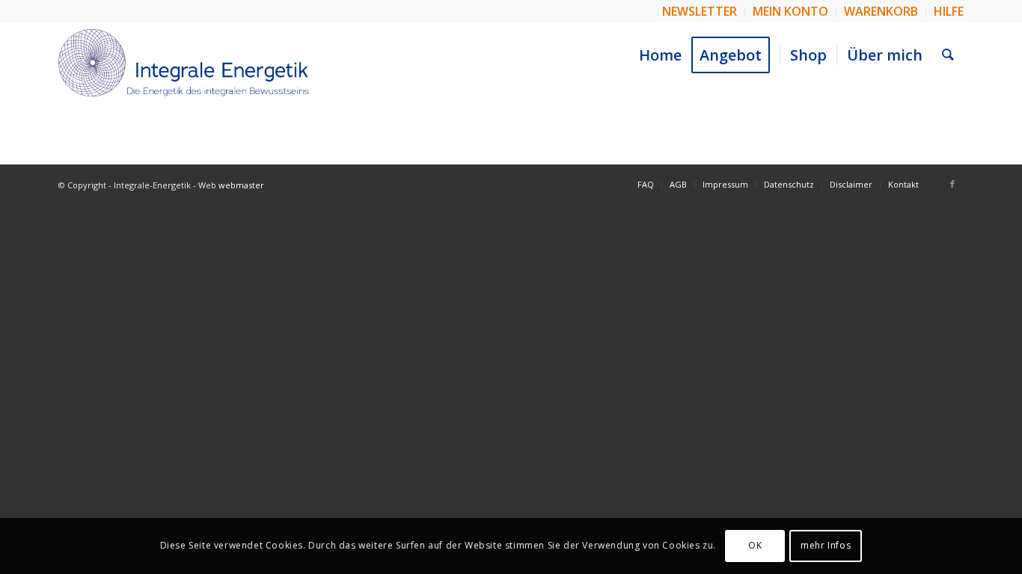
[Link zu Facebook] (952, 184)
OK (755, 545)
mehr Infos (826, 545)
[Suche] (948, 55)
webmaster (241, 185)
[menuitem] (700, 11)
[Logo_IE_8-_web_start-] (183, 62)
